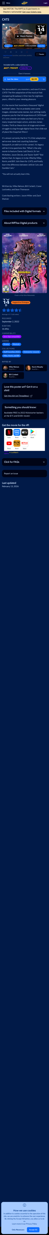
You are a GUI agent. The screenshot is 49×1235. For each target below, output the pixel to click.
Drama (6, 344)
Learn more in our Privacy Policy (24, 1224)
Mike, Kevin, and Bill (11, 356)
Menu (8, 3)
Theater (41, 54)
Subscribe (41, 46)
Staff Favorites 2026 (12, 352)
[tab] (24, 388)
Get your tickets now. (31, 12)
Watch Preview (26, 36)
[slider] (3, 310)
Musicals (16, 344)
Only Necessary (18, 1230)
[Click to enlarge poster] (24, 263)
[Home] (24, 3)
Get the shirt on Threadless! (16, 395)
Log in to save (7, 55)
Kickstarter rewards (31, 352)
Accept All (33, 1230)
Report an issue (11, 473)
